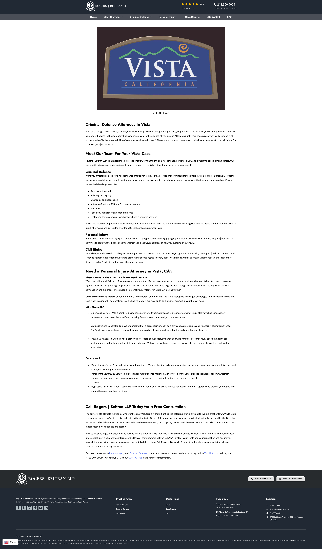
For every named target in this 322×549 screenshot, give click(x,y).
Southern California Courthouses (228, 504)
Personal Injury (122, 505)
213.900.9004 (226, 4)
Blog (168, 505)
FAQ (167, 513)
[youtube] (40, 508)
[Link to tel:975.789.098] (215, 4)
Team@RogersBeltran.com (280, 509)
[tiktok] (35, 508)
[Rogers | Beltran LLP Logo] (107, 1)
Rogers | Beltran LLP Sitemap (227, 515)
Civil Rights (120, 513)
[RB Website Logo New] (45, 473)
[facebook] (18, 508)
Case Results (171, 509)
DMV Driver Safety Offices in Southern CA (232, 512)
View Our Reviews (188, 8)
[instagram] (29, 508)
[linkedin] (46, 508)
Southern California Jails (225, 508)
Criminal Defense (122, 509)
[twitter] (24, 508)
